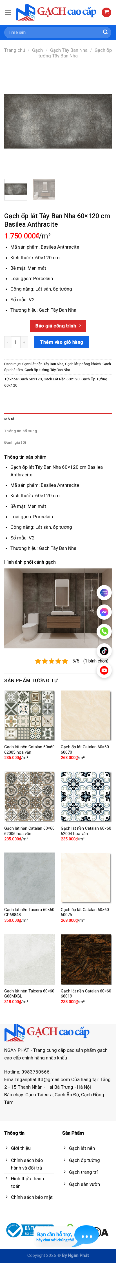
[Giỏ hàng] (106, 12)
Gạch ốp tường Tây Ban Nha (75, 53)
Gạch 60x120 (30, 379)
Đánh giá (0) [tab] (15, 442)
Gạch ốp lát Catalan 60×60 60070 (85, 750)
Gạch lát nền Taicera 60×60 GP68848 (29, 912)
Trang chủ (14, 50)
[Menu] (8, 12)
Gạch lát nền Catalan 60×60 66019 (86, 994)
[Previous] (13, 120)
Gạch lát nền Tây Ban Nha (42, 364)
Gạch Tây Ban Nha (69, 50)
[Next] (102, 120)
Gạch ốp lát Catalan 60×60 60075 (85, 912)
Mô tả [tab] (9, 419)
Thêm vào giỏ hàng (61, 342)
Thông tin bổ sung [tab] (20, 431)
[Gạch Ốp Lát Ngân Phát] (56, 12)
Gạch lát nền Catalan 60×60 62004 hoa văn (86, 831)
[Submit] (106, 33)
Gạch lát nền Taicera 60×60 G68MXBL (29, 994)
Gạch (37, 50)
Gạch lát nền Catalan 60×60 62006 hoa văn (29, 831)
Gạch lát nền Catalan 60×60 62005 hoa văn (29, 750)
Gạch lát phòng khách (83, 364)
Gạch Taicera (39, 1094)
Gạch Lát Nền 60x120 (62, 379)
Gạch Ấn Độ (67, 1094)
